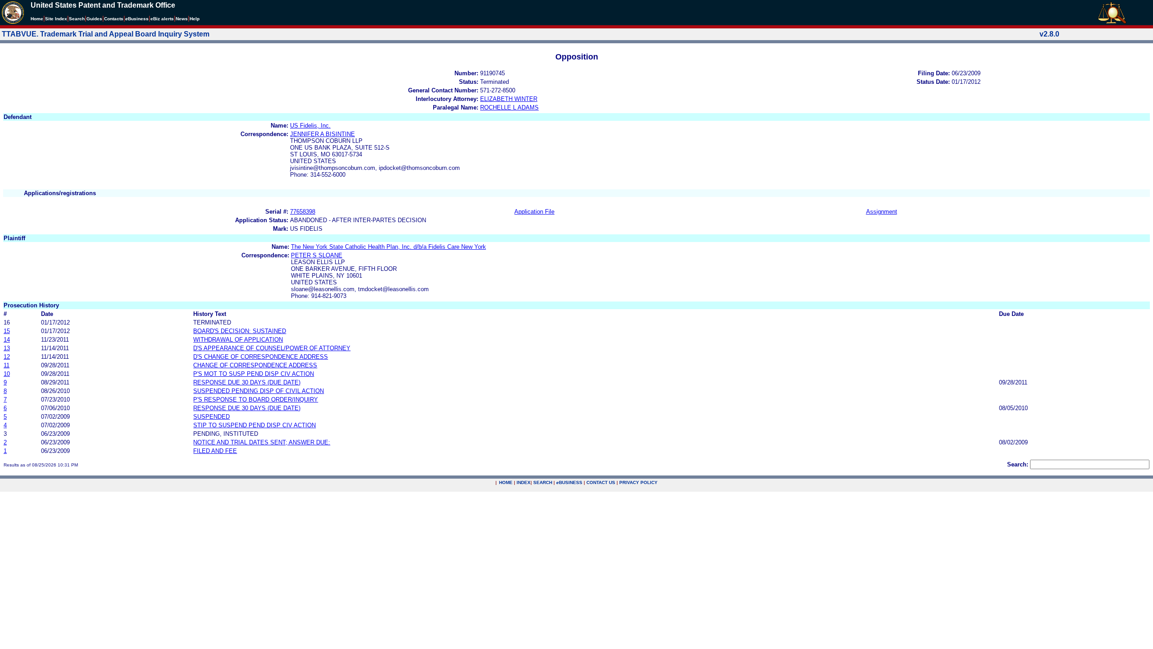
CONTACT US (600, 482)
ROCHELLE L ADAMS (509, 107)
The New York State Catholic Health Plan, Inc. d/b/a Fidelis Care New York (388, 246)
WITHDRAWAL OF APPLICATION (238, 339)
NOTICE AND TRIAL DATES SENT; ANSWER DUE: (261, 442)
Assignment (881, 211)
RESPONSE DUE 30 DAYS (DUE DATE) (246, 382)
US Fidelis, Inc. (310, 125)
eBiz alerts (162, 18)
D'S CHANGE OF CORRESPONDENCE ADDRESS (260, 356)
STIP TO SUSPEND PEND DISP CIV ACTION (254, 425)
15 (7, 331)
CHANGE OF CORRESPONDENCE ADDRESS (255, 365)
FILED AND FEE (215, 451)
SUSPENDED (211, 416)
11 (6, 365)
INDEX (524, 482)
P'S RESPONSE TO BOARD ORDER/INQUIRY (255, 399)
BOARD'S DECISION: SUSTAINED (239, 331)
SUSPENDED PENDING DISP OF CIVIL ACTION (258, 391)
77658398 (302, 211)
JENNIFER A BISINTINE (322, 134)
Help (195, 18)
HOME (506, 482)
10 (7, 373)
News (182, 18)
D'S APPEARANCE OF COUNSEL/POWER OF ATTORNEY (271, 348)
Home (37, 18)
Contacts (113, 18)
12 (7, 356)
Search (77, 18)
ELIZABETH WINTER (508, 99)
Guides (94, 18)
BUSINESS (569, 482)
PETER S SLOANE (316, 255)
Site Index (56, 18)
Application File (534, 211)
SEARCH (542, 482)
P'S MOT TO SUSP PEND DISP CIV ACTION (253, 373)
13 (7, 348)
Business (137, 18)
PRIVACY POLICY (638, 482)
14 (7, 339)
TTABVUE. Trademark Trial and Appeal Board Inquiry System (105, 34)
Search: (1017, 464)
